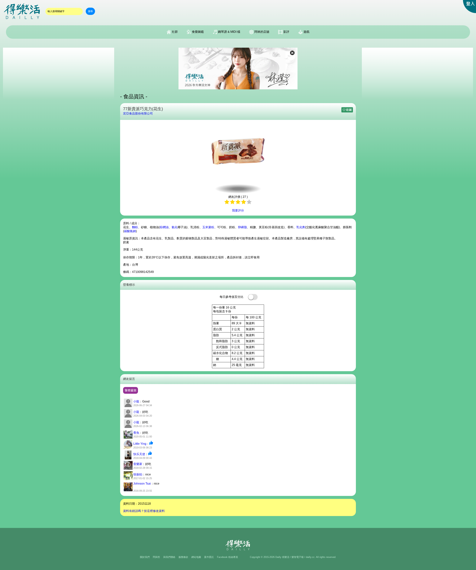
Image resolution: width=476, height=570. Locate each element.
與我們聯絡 (169, 557)
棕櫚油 (164, 227)
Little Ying (139, 443)
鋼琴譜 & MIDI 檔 (228, 31)
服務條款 (183, 557)
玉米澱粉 (208, 227)
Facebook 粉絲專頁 (227, 557)
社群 (174, 31)
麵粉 (135, 227)
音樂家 (137, 464)
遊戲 (306, 31)
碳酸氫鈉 (130, 231)
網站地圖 (196, 557)
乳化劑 (300, 227)
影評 (286, 31)
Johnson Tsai (142, 483)
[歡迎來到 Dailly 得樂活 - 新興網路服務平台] (22, 20)
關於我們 (145, 557)
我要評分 (238, 210)
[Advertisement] (58, 74)
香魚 (136, 432)
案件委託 (209, 557)
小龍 (136, 401)
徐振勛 (137, 474)
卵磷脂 (242, 227)
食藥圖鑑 (197, 31)
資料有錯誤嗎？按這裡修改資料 (144, 510)
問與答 (156, 557)
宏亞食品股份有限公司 (138, 113)
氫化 (175, 227)
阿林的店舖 (261, 31)
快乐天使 (139, 454)
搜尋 (90, 11)
